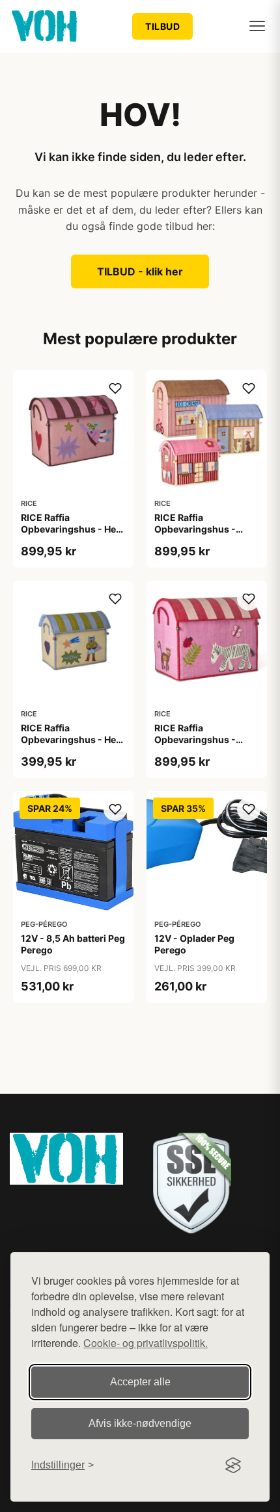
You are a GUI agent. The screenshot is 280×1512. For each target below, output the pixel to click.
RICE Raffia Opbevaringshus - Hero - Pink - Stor (73, 529)
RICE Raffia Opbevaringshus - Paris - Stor (195, 529)
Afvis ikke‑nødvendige (140, 1423)
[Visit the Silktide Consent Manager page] (233, 1465)
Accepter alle (140, 1381)
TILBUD (162, 26)
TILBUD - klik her (140, 271)
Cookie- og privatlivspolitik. (145, 1342)
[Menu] (257, 26)
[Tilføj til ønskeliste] (115, 388)
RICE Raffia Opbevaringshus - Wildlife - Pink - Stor (199, 739)
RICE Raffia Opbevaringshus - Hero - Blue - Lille (73, 739)
